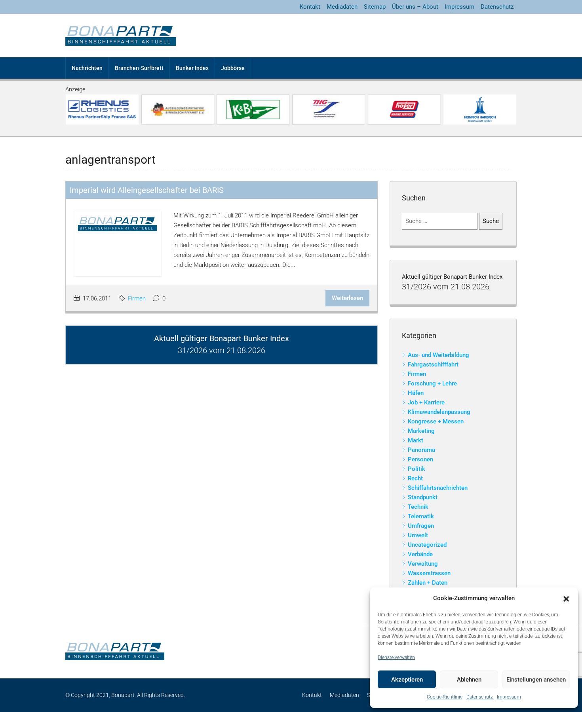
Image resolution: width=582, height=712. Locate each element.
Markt (415, 440)
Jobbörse (233, 68)
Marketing (421, 430)
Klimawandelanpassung (439, 411)
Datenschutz (479, 697)
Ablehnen (469, 679)
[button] (566, 598)
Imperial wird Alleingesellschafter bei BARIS (147, 190)
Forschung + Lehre (432, 383)
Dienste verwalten (396, 657)
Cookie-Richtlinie (444, 697)
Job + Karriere (426, 402)
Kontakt (310, 6)
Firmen (137, 298)
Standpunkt (422, 497)
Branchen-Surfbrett (139, 68)
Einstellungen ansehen (536, 679)
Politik (416, 468)
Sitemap (375, 6)
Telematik (421, 516)
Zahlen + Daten (427, 582)
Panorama (421, 449)
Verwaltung (423, 563)
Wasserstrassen (429, 573)
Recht (415, 478)
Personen (420, 459)
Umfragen (421, 525)
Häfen (416, 393)
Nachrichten (87, 68)
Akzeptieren (407, 679)
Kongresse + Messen (436, 421)
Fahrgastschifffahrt (433, 364)
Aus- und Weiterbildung (438, 355)
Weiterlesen (347, 298)
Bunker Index (192, 68)
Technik (418, 506)
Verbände (420, 554)
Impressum (509, 697)
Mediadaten (342, 6)
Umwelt (418, 535)
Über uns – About (415, 6)
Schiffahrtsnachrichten (438, 487)
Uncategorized (427, 544)
